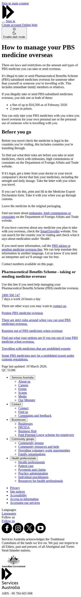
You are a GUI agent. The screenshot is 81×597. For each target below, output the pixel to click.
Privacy (15, 488)
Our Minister (26, 400)
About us (24, 381)
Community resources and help (38, 446)
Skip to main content (15, 3)
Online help (29, 25)
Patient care (25, 466)
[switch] (14, 33)
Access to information (24, 499)
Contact (16, 404)
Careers (23, 385)
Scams (22, 392)
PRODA (24, 427)
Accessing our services (25, 503)
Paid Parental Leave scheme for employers (46, 435)
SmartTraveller (50, 231)
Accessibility (18, 495)
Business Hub (27, 431)
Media (22, 396)
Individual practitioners (33, 477)
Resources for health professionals (40, 481)
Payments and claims (32, 469)
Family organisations (31, 454)
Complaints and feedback (35, 415)
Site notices (17, 491)
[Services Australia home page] (8, 17)
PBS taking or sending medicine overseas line (36, 247)
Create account (12, 25)
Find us (23, 412)
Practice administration (33, 473)
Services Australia (22, 377)
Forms (22, 389)
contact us (59, 306)
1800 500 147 (11, 295)
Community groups (23, 439)
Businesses (19, 419)
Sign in (10, 21)
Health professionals (24, 458)
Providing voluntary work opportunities (44, 450)
